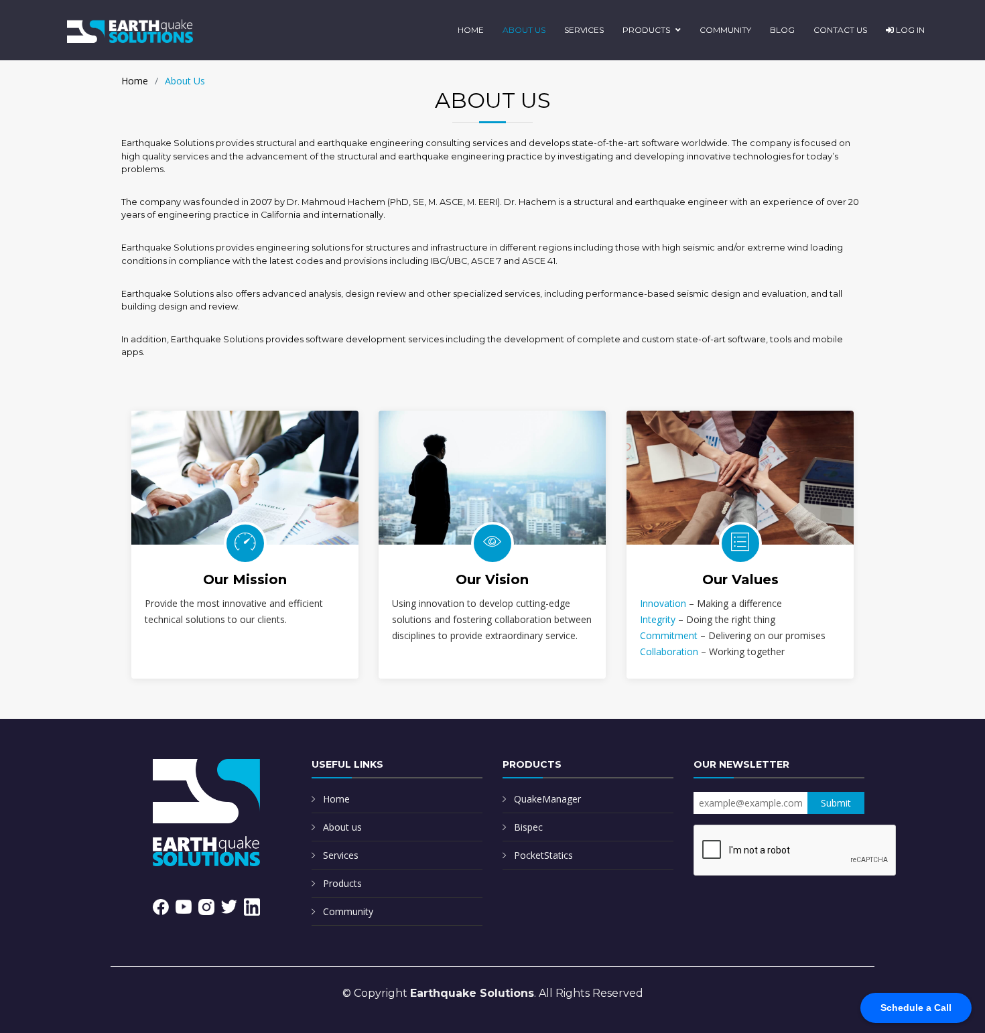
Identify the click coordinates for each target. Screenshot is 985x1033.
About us (342, 827)
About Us (524, 30)
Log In (909, 30)
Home (471, 30)
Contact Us (840, 30)
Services (584, 30)
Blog (782, 30)
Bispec (528, 827)
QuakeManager (547, 799)
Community (725, 30)
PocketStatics (543, 855)
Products (646, 30)
